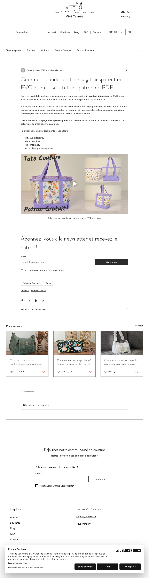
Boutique (15, 522)
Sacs (48, 283)
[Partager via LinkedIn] (36, 300)
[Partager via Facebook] (22, 300)
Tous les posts (13, 50)
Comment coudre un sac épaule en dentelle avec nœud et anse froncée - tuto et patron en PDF (121, 362)
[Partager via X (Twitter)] (29, 300)
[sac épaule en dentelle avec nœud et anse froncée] (122, 343)
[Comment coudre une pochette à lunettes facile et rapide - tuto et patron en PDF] (75, 343)
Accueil (14, 517)
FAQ (12, 533)
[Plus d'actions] (126, 70)
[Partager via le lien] (43, 300)
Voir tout (139, 326)
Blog (12, 528)
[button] (139, 50)
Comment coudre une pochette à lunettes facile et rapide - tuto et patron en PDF (74, 362)
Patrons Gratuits (62, 50)
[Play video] (74, 184)
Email (24, 256)
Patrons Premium (85, 50)
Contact (15, 539)
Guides (45, 50)
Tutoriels (31, 50)
